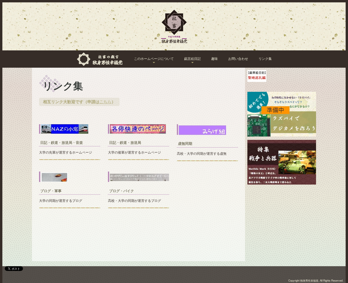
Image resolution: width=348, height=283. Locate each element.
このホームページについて (154, 59)
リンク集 (265, 59)
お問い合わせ (238, 59)
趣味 (214, 59)
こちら (105, 102)
